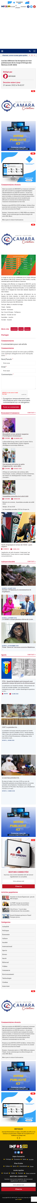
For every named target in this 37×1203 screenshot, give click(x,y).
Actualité (5, 926)
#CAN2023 (14, 329)
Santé (4, 958)
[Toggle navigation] (34, 51)
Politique (5, 930)
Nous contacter (30, 1173)
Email (4, 367)
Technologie (6, 978)
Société (4, 942)
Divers (4, 954)
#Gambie (27, 329)
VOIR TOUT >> (32, 412)
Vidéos (4, 966)
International (7, 946)
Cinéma (5, 982)
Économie (5, 934)
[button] (17, 1138)
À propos (20, 1173)
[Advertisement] (18, 28)
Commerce (6, 970)
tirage (21, 304)
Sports (4, 950)
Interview (6, 986)
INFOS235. (15, 1197)
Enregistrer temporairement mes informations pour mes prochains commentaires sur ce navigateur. (16, 400)
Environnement (8, 974)
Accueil (12, 6)
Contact (23, 6)
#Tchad (21, 329)
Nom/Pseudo (7, 359)
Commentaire (7, 374)
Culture (4, 938)
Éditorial (5, 962)
